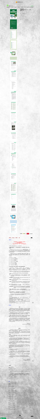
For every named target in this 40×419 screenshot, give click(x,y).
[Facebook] (31, 416)
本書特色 (10, 237)
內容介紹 (13, 237)
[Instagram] (32, 416)
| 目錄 (19, 237)
